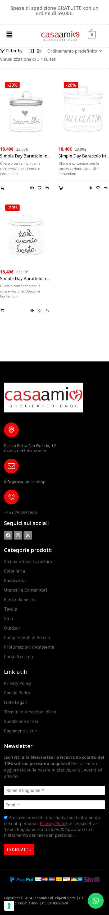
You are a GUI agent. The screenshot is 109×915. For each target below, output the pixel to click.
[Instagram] (18, 535)
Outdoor (12, 628)
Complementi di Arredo (27, 637)
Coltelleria (14, 571)
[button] (9, 34)
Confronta (47, 188)
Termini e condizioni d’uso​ (30, 712)
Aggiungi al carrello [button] (3, 188)
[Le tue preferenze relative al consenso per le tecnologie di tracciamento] (9, 906)
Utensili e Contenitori (25, 590)
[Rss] (28, 535)
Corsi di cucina (18, 656)
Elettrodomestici (20, 599)
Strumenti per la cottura (28, 561)
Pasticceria (15, 580)
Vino (8, 618)
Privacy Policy (17, 683)
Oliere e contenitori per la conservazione (20, 166)
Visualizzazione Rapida (32, 188)
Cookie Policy (17, 693)
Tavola (10, 609)
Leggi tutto (3, 310)
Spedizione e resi (21, 721)
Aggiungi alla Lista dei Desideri (39, 188)
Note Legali (15, 702)
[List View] (39, 51)
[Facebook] (8, 535)
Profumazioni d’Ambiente (29, 647)
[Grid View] (31, 51)
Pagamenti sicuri (21, 731)
